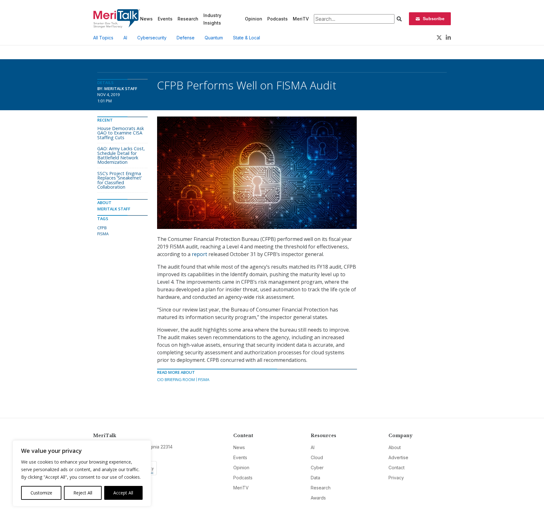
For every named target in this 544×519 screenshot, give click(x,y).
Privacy (396, 477)
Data (315, 477)
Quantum (214, 37)
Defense (186, 37)
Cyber (317, 467)
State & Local (246, 37)
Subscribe (434, 18)
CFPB (102, 228)
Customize (41, 493)
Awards (318, 497)
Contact (396, 467)
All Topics (103, 37)
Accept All (123, 493)
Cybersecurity (152, 37)
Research (188, 18)
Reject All (82, 493)
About (394, 447)
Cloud (317, 457)
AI (125, 37)
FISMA (203, 379)
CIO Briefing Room (176, 379)
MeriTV (301, 18)
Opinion (253, 18)
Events (165, 18)
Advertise (398, 457)
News (146, 18)
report (199, 254)
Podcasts (277, 18)
